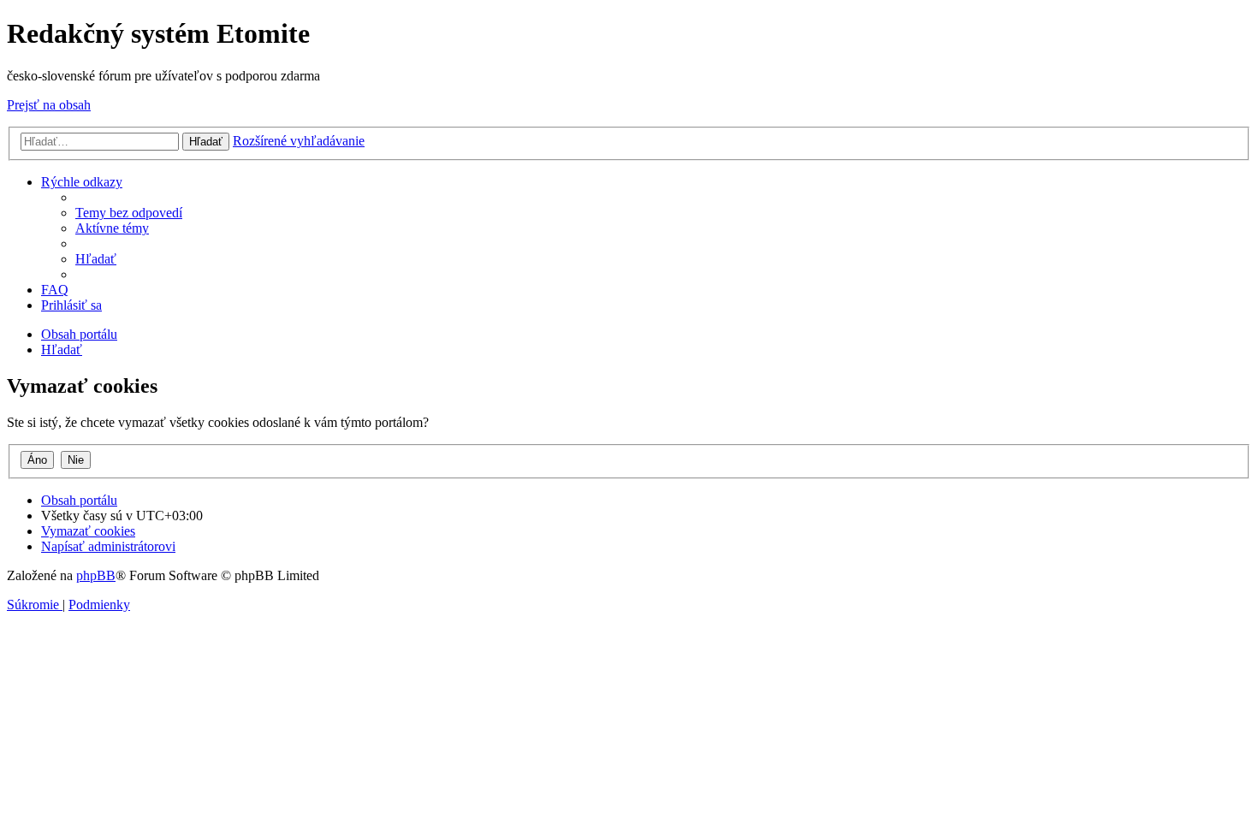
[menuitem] (128, 212)
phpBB (96, 575)
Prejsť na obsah (49, 105)
